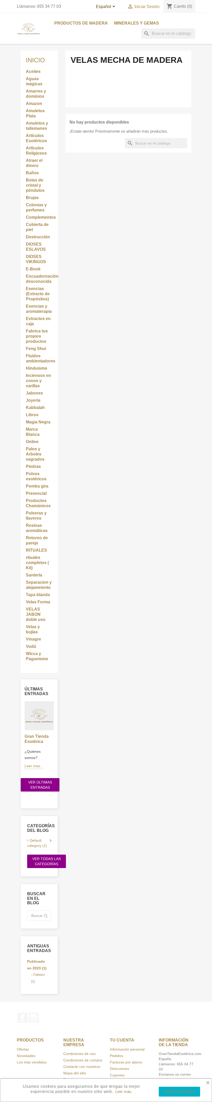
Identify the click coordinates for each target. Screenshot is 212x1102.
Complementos (39, 217)
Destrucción (38, 237)
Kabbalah (35, 407)
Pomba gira (37, 486)
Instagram (34, 1018)
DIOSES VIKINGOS (36, 259)
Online (32, 441)
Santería (34, 575)
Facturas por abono (126, 1062)
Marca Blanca (33, 432)
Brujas (32, 197)
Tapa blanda (38, 594)
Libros (32, 415)
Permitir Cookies (179, 1091)
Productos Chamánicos (38, 503)
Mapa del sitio (74, 1073)
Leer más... (34, 766)
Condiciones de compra (82, 1060)
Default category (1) (37, 843)
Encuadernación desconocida (39, 279)
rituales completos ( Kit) (37, 562)
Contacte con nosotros (81, 1067)
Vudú (31, 646)
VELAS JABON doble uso (36, 614)
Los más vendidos (32, 1062)
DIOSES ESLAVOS (36, 247)
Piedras (33, 466)
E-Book (33, 269)
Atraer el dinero (34, 163)
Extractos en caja (38, 321)
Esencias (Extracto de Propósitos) (38, 293)
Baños (32, 173)
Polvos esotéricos (36, 476)
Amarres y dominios (36, 93)
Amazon (34, 103)
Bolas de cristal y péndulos (35, 185)
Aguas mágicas (34, 81)
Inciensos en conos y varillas (38, 380)
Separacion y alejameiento (39, 585)
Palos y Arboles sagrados (35, 454)
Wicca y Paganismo (37, 656)
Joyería (33, 400)
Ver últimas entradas (40, 784)
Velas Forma (38, 602)
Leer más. (123, 1091)
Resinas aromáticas (37, 528)
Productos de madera (81, 23)
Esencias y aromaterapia (39, 309)
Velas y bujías (33, 629)
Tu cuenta (122, 1040)
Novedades (26, 1056)
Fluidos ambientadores (39, 358)
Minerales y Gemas (136, 23)
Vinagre (33, 639)
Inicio (35, 60)
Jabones (34, 393)
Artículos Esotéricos (36, 138)
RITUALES (36, 550)
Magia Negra (38, 422)
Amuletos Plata (35, 113)
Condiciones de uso (79, 1054)
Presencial (36, 493)
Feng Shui (36, 348)
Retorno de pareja (37, 540)
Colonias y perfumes (36, 207)
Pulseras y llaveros (36, 515)
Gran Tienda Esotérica (37, 739)
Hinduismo (36, 368)
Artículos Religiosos (36, 150)
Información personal (127, 1049)
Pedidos (116, 1056)
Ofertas (23, 1049)
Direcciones (119, 1069)
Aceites (33, 71)
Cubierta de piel (37, 227)
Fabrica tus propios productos (37, 336)
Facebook (22, 1018)
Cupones (117, 1075)
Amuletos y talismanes (37, 126)
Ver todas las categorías (46, 861)
